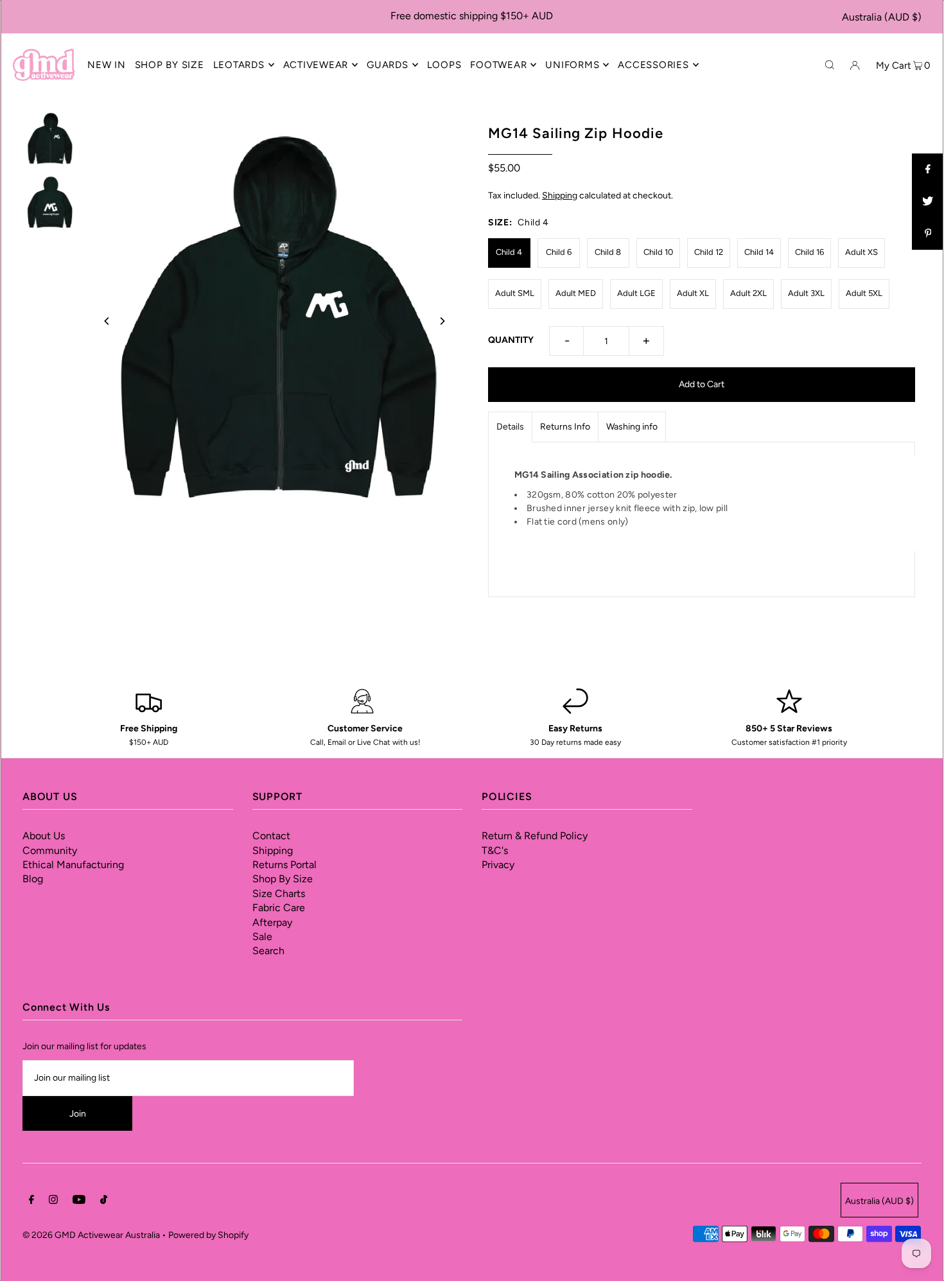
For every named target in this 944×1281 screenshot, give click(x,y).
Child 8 (608, 252)
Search (268, 951)
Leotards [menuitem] (239, 65)
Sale (262, 936)
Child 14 (759, 252)
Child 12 (708, 252)
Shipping (559, 195)
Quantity (511, 340)
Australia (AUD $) (882, 17)
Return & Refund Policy (535, 836)
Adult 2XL (748, 293)
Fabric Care (278, 908)
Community (49, 850)
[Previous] (107, 321)
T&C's (495, 850)
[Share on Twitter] (928, 202)
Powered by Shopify (208, 1235)
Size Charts (278, 893)
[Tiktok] (103, 1201)
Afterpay (272, 922)
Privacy (498, 864)
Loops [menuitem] (444, 65)
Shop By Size (282, 879)
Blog (32, 879)
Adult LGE (636, 293)
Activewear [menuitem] (316, 65)
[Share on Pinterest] (928, 234)
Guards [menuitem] (387, 65)
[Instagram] (53, 1201)
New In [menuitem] (106, 65)
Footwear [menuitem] (498, 65)
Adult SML (514, 293)
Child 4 (509, 252)
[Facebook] (31, 1201)
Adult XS (861, 252)
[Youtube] (79, 1201)
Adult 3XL (806, 293)
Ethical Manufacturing (73, 864)
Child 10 (658, 252)
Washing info (632, 426)
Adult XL (693, 293)
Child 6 (559, 252)
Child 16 (809, 252)
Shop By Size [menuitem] (169, 65)
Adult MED (575, 293)
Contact (271, 836)
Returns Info (565, 426)
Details (510, 426)
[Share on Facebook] (928, 169)
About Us (43, 836)
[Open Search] (829, 64)
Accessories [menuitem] (653, 65)
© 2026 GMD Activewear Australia (91, 1235)
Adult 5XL (864, 293)
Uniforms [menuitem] (572, 65)
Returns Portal (284, 864)
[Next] (442, 321)
